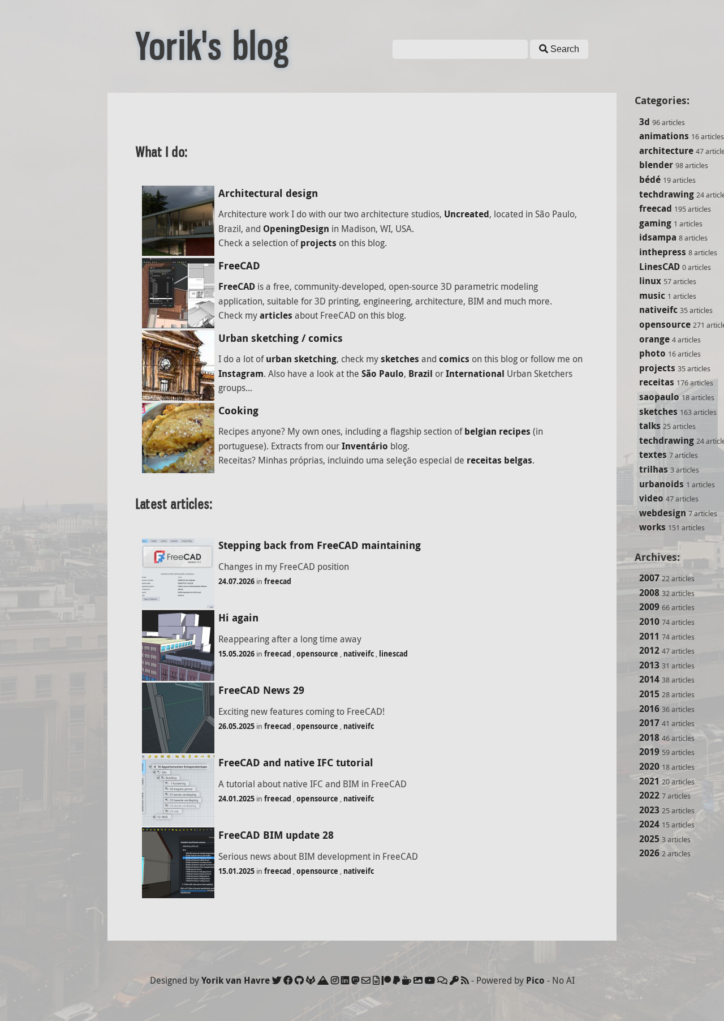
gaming (655, 223)
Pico (535, 980)
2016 (649, 708)
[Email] (365, 980)
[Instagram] (335, 980)
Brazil (420, 373)
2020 (649, 766)
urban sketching (301, 359)
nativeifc (658, 309)
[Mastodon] (355, 980)
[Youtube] (430, 980)
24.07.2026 (236, 581)
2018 (649, 737)
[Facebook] (287, 980)
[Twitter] (276, 980)
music (652, 295)
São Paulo (382, 373)
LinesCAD (659, 266)
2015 (649, 694)
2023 (649, 810)
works (652, 527)
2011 (649, 636)
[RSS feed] (465, 980)
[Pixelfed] (418, 980)
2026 (649, 853)
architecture (666, 150)
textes (653, 454)
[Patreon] (386, 980)
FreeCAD (239, 266)
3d (644, 121)
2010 (649, 621)
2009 (649, 606)
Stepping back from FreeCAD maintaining (319, 545)
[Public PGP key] (454, 980)
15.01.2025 (236, 871)
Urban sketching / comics (280, 338)
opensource (665, 324)
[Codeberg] (323, 980)
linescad (393, 654)
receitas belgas (499, 460)
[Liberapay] (396, 980)
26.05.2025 (236, 726)
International (475, 373)
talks (650, 425)
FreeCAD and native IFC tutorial (295, 763)
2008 (649, 592)
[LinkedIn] (345, 980)
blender (656, 164)
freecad (655, 208)
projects (657, 368)
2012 (649, 650)
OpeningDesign (296, 228)
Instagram (241, 373)
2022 (649, 795)
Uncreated (466, 214)
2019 (649, 751)
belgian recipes (497, 431)
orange (654, 339)
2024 (649, 824)
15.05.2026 (236, 654)
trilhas (653, 469)
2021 (649, 781)
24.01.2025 (236, 798)
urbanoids (661, 484)
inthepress (662, 252)
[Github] (299, 980)
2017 (649, 723)
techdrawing (666, 194)
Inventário (365, 446)
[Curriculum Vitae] (376, 980)
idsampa (657, 237)
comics (454, 359)
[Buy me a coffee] (406, 980)
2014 (649, 679)
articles (276, 315)
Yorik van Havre (235, 980)
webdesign (662, 513)
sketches (658, 411)
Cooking (238, 411)
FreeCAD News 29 (261, 690)
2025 (649, 839)
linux (650, 280)
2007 (649, 578)
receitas (656, 382)
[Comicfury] (442, 980)
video (651, 498)
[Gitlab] (310, 980)
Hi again (238, 618)
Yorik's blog (213, 46)
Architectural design (268, 193)
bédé (650, 179)
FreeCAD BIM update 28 (276, 835)
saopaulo (659, 397)
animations (664, 136)
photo (652, 353)
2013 (649, 665)
